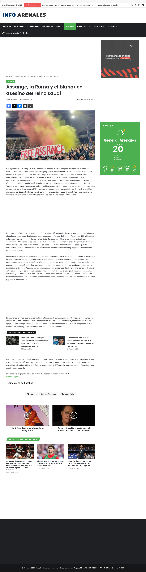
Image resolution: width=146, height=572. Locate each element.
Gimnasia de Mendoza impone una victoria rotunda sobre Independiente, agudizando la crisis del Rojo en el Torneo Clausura (19, 465)
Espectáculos (83, 26)
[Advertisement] (97, 15)
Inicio (10, 76)
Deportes (69, 26)
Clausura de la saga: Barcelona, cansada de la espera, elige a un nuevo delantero (50, 463)
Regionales (19, 26)
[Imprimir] (30, 106)
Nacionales (47, 26)
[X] (14, 106)
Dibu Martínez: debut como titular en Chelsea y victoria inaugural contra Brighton (79, 463)
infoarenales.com (66, 568)
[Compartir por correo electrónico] (25, 106)
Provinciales (33, 26)
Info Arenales (12, 100)
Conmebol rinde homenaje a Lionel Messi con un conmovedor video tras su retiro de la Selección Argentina (80, 5)
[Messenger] (19, 106)
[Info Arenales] (24, 15)
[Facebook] (9, 106)
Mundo (59, 26)
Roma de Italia (68, 394)
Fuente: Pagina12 (13, 377)
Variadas (111, 26)
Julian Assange (49, 394)
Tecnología (98, 26)
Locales (7, 26)
